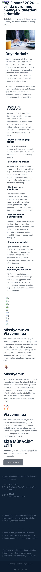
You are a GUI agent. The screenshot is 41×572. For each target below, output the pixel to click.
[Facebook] (15, 569)
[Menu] (38, 4)
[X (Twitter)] (18, 569)
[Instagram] (22, 569)
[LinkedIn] (26, 569)
